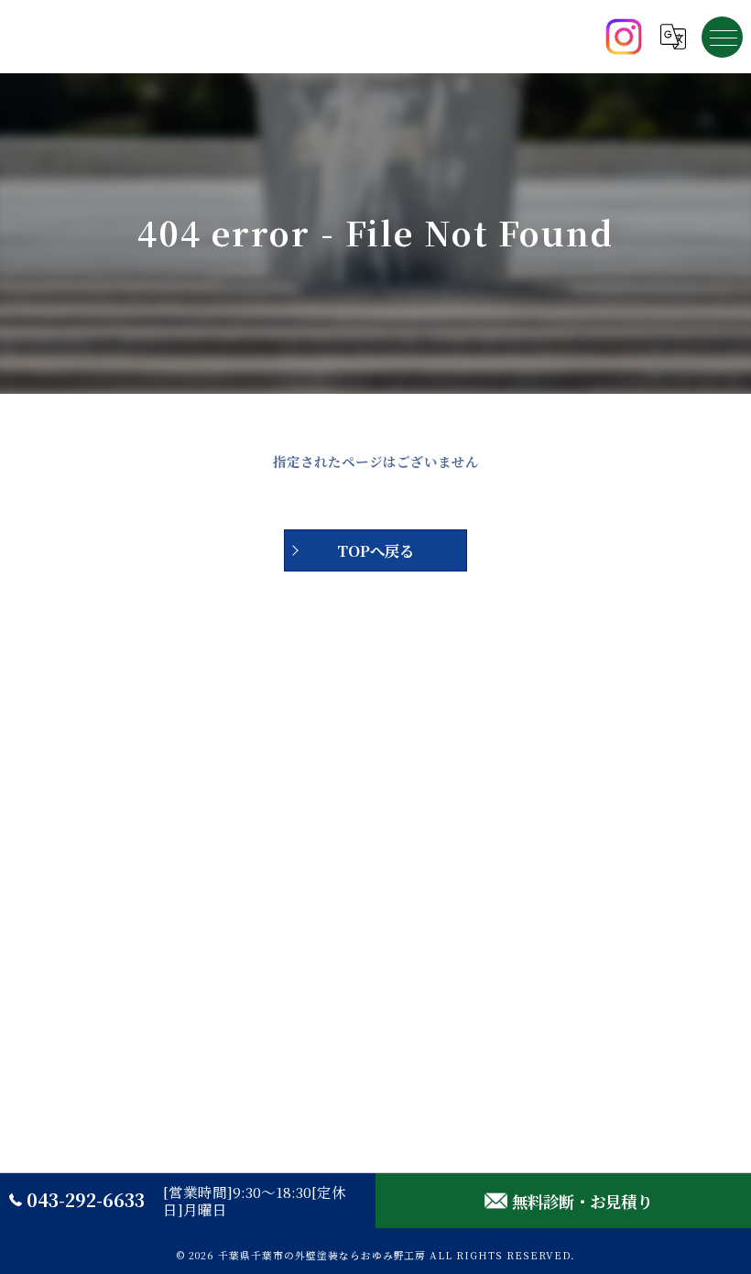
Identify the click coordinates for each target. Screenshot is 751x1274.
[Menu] (723, 36)
